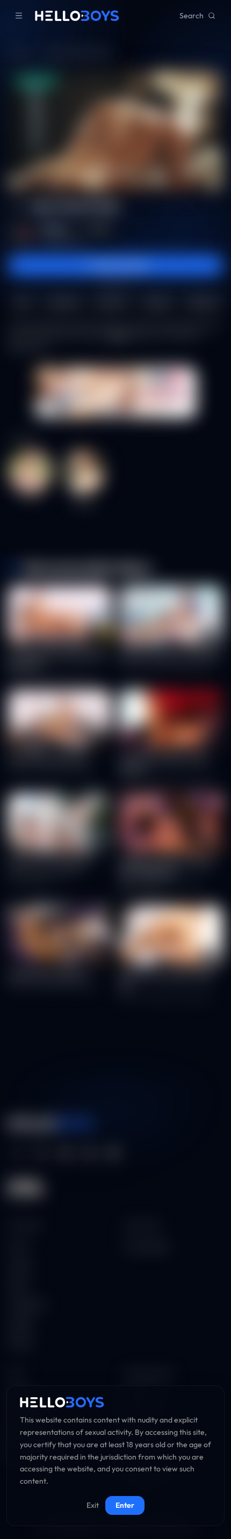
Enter (125, 1505)
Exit (92, 1505)
